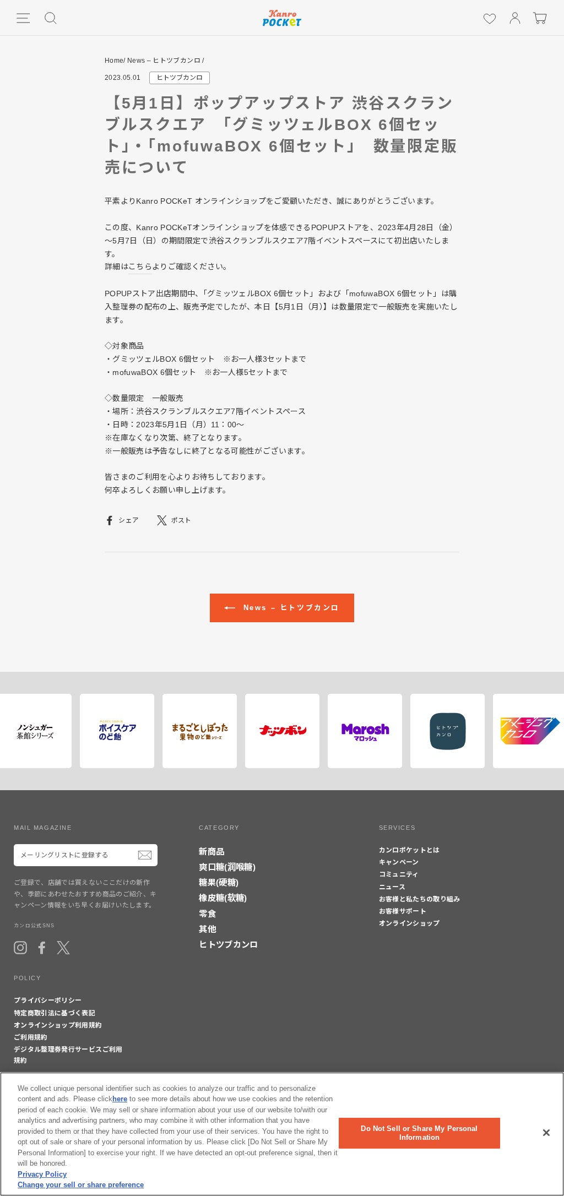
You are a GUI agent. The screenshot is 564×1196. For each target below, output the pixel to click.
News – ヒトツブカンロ (163, 60)
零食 (207, 913)
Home (114, 60)
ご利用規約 (31, 1037)
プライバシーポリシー (48, 1000)
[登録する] (145, 855)
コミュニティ (399, 874)
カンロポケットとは (409, 850)
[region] (282, 1134)
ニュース (392, 887)
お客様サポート (402, 911)
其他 (207, 929)
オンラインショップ (409, 923)
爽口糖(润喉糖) (227, 867)
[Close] (546, 1133)
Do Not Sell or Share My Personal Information (419, 1132)
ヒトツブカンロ (179, 77)
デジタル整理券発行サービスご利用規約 (68, 1055)
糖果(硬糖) (218, 882)
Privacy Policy (42, 1174)
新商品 (211, 851)
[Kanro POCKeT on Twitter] (63, 947)
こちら (140, 266)
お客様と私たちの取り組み (419, 899)
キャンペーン (399, 862)
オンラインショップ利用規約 (58, 1025)
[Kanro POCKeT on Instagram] (20, 947)
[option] (114, 731)
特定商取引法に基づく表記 (54, 1013)
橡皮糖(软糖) (223, 898)
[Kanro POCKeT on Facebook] (41, 947)
